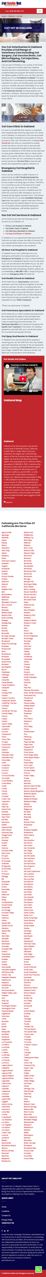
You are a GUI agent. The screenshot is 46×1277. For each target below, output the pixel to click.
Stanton (27, 985)
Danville (5, 812)
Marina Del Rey (8, 1150)
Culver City (6, 799)
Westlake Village (30, 1119)
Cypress (5, 804)
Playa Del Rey (29, 742)
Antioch (5, 571)
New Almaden (29, 610)
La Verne (5, 1063)
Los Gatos (6, 1130)
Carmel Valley (7, 713)
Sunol (26, 1008)
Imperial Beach (8, 1011)
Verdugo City (29, 1088)
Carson (4, 716)
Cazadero (5, 729)
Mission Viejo (29, 553)
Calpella (5, 677)
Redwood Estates (31, 799)
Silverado (27, 951)
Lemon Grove (7, 1104)
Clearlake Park (7, 757)
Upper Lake (28, 1068)
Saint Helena (29, 835)
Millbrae (27, 543)
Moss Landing (29, 589)
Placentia (27, 739)
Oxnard (27, 672)
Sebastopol (28, 941)
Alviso (4, 558)
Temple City (28, 1026)
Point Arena (28, 752)
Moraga (27, 579)
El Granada (6, 861)
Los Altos (5, 1122)
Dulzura (5, 848)
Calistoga (5, 674)
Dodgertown (7, 835)
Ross (26, 827)
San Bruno (28, 843)
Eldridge (5, 876)
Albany (4, 543)
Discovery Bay (7, 832)
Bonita (4, 628)
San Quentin (29, 897)
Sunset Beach (29, 1011)
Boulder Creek (7, 638)
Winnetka (28, 1140)
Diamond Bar (7, 827)
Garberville (6, 923)
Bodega (5, 620)
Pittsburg (27, 737)
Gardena (5, 928)
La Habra (5, 1044)
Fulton (4, 920)
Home (4, 1207)
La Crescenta (7, 1042)
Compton (5, 768)
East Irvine (6, 853)
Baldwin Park (7, 589)
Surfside (27, 1013)
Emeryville (6, 881)
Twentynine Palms (31, 1057)
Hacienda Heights (9, 969)
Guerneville (6, 967)
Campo (4, 690)
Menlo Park (28, 532)
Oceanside (28, 659)
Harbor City (6, 975)
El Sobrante (6, 869)
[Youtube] (5, 1231)
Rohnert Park (29, 822)
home (4, 16)
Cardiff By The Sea (9, 703)
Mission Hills (29, 550)
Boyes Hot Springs (9, 643)
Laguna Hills (7, 1073)
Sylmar (26, 1016)
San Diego (28, 850)
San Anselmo (29, 840)
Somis (26, 962)
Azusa (4, 587)
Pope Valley (28, 762)
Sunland (27, 1003)
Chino (4, 737)
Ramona (27, 781)
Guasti (4, 962)
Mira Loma (28, 548)
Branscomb (6, 649)
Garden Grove (7, 925)
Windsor (27, 1138)
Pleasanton (28, 750)
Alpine (4, 553)
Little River (6, 1107)
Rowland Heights (30, 830)
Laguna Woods (8, 1078)
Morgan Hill (28, 581)
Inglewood (6, 1013)
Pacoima (27, 682)
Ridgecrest (28, 809)
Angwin (5, 566)
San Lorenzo (29, 876)
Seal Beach (28, 936)
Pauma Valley (29, 703)
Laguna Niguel (7, 1075)
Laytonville (6, 1099)
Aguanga (5, 535)
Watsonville (28, 1109)
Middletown (28, 535)
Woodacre (28, 1145)
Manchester (6, 1143)
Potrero (27, 773)
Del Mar (5, 819)
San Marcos (28, 881)
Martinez (5, 1156)
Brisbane (5, 656)
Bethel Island (7, 612)
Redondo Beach (30, 793)
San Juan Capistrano (32, 871)
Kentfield (5, 1034)
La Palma (5, 1057)
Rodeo (26, 819)
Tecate (26, 1024)
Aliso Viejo (6, 550)
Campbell (5, 687)
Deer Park (6, 817)
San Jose (27, 869)
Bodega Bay (6, 623)
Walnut (27, 1101)
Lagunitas (6, 1081)
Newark (27, 612)
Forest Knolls (7, 905)
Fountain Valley (8, 912)
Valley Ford (28, 1078)
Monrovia (28, 555)
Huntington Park (8, 1008)
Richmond (28, 806)
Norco (26, 630)
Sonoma (27, 964)
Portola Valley (29, 770)
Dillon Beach (7, 830)
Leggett (5, 1101)
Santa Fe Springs (30, 918)
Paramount (28, 698)
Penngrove (28, 708)
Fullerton (5, 918)
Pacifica (27, 680)
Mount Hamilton (30, 592)
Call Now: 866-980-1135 (14, 11)
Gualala (5, 959)
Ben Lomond (7, 605)
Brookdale (6, 659)
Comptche (6, 765)
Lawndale (5, 1096)
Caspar (4, 718)
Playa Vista (28, 744)
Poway (26, 778)
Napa (26, 602)
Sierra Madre (29, 946)
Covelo (4, 788)
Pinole (26, 729)
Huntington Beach (9, 1006)
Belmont (5, 599)
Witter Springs (30, 1143)
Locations (5, 1211)
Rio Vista (27, 814)
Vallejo (26, 1073)
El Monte (5, 863)
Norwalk (27, 641)
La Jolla (4, 1050)
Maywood (5, 1158)
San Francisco (29, 858)
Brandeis (5, 646)
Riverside (27, 817)
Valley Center (29, 1075)
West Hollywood (30, 1117)
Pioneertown (29, 731)
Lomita (4, 1114)
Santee (26, 928)
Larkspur (5, 1094)
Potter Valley (29, 775)
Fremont (5, 915)
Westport (27, 1125)
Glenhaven (6, 944)
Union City (28, 1063)
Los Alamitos (7, 1119)
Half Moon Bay (8, 972)
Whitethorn (28, 1127)
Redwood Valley (30, 801)
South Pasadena (30, 972)
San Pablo (28, 892)
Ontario (27, 664)
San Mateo (28, 889)
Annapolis (6, 568)
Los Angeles (6, 1125)
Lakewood (6, 1091)
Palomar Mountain (31, 690)
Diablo (4, 825)
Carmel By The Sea (9, 711)
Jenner (4, 1026)
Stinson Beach (29, 993)
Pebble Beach (29, 706)
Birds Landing (7, 618)
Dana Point (6, 809)
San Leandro (29, 874)
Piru (25, 734)
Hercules (5, 988)
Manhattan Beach (9, 1145)
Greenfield (6, 956)
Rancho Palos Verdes (32, 786)
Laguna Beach (7, 1070)
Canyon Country (8, 698)
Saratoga (27, 931)
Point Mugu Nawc (31, 755)
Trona (26, 1050)
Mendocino (6, 1161)
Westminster (29, 1122)
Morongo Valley (30, 584)
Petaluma (27, 713)
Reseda (27, 804)
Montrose (28, 574)
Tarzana (27, 1021)
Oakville (27, 654)
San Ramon (28, 902)
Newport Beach (30, 620)
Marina (4, 1148)
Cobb (4, 762)
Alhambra (5, 548)
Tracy (26, 1047)
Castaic (4, 721)
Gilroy (4, 933)
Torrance (27, 1042)
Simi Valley (28, 954)
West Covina (29, 1112)
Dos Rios (5, 837)
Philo (26, 716)
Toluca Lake (29, 1034)
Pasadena (28, 700)
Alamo (4, 540)
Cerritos (5, 731)
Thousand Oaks (30, 1031)
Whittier (27, 1130)
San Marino (28, 884)
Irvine (4, 1019)
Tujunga (27, 1052)
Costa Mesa (6, 783)
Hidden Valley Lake (9, 993)
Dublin (4, 845)
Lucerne (5, 1135)
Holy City (5, 1000)
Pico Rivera (28, 718)
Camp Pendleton (8, 685)
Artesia (4, 579)
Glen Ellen (6, 936)
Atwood (5, 584)
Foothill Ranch (7, 902)
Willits (26, 1132)
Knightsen (6, 1039)
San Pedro (28, 894)
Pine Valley (28, 726)
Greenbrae (6, 954)
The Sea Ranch (30, 1029)
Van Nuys (28, 1083)
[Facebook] (2, 1231)
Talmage (27, 1019)
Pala (25, 685)
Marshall (5, 1153)
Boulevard (6, 641)
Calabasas (6, 672)
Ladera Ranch (7, 1065)
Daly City (5, 806)
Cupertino (6, 801)
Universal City (29, 1065)
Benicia (4, 607)
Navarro (27, 607)
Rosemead (28, 825)
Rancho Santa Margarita (33, 791)
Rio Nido (27, 812)
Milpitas (27, 545)
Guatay (4, 964)
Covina (4, 791)
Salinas (27, 837)
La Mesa (5, 1052)
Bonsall (5, 630)
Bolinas (5, 625)
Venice (26, 1086)
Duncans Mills (7, 850)
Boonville (5, 633)
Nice (25, 628)
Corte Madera (7, 781)
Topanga (27, 1039)
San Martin (28, 887)
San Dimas (28, 853)
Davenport (6, 814)
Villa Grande (28, 1091)
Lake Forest (6, 1083)
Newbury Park (29, 615)
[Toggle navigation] (40, 11)
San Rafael (28, 900)
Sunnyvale (28, 1006)
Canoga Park (7, 693)
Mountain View (30, 599)
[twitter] (8, 1231)
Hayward (5, 982)
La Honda (5, 1047)
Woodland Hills (30, 1148)
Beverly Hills (6, 615)
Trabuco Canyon (30, 1044)
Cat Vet (19, 16)
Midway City (28, 537)
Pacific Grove (29, 674)
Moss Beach (29, 587)
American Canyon (9, 561)
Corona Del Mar (8, 775)
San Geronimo (29, 863)
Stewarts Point (30, 990)
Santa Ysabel (29, 925)
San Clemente (29, 848)
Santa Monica (29, 920)
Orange (27, 667)
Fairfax (4, 892)
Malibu (4, 1140)
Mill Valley (28, 540)
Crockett (5, 796)
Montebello (28, 566)
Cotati (4, 786)
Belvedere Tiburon (9, 602)
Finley (4, 900)
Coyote (4, 793)
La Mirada (6, 1055)
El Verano (5, 874)
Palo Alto (27, 687)
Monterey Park (30, 571)
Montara (27, 558)
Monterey (28, 568)
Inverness (6, 1016)
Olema (26, 662)
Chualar (5, 742)
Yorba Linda (28, 1150)
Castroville (6, 726)
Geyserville (6, 931)
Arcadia (4, 574)
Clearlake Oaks (8, 755)
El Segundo (6, 866)
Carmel (4, 708)
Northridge (28, 638)
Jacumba (5, 1021)
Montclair (28, 561)
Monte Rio (28, 563)
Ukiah (26, 1060)
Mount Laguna (30, 597)
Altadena (5, 555)
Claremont (6, 747)
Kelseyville (6, 1031)
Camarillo (5, 680)
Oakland (11, 16)
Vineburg (27, 1096)
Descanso (5, 822)
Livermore (6, 1109)
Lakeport (5, 1086)
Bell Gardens (7, 594)
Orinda (26, 669)
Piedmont (28, 721)
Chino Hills (6, 739)
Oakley (26, 651)
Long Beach (6, 1117)
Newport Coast (30, 623)
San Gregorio (29, 866)
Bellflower (6, 597)
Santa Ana (28, 907)
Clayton (5, 750)
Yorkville (27, 1153)
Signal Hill (28, 949)
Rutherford (28, 832)
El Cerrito (5, 858)
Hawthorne (6, 980)
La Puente (6, 1060)
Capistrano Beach (9, 700)
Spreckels (28, 977)
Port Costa (28, 765)
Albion (4, 545)
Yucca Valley (28, 1158)
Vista (26, 1099)
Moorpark (28, 576)
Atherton (5, 581)
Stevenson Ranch (31, 988)
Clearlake (5, 752)
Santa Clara (28, 910)
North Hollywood (31, 636)
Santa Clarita (29, 912)
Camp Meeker (7, 682)
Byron (4, 669)
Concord (5, 770)
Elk (3, 879)
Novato (27, 643)
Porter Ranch (29, 768)
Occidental (28, 656)
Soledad (27, 959)
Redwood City (29, 796)
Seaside (27, 938)
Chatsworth (6, 734)
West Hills (28, 1114)
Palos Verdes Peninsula (33, 693)
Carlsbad (5, 706)
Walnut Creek (29, 1104)
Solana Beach (29, 956)
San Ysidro (28, 905)
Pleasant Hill (29, 747)
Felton (4, 897)
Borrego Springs (8, 636)
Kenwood (5, 1037)
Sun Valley (28, 1000)
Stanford (27, 982)
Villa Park (27, 1094)
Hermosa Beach (8, 990)
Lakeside (5, 1088)
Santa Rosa (28, 923)
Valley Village (29, 1081)
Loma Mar (6, 1112)
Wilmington (28, 1135)
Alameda (5, 537)
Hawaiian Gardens (9, 977)
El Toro (4, 871)
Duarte (4, 843)
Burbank (5, 664)
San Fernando (29, 856)
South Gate (28, 969)
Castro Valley (7, 724)
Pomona (27, 760)
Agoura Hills (6, 532)
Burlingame (6, 667)
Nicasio (27, 625)
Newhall (27, 618)
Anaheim (5, 563)
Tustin (26, 1055)
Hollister (5, 995)
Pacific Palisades (30, 677)
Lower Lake (6, 1132)
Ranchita (27, 783)
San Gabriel (28, 861)
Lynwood (5, 1138)
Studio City (28, 998)
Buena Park (6, 662)
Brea (3, 651)
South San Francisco (32, 975)
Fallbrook (5, 894)
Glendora (5, 941)
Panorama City (30, 695)
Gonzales (5, 946)
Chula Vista (6, 744)
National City (29, 605)
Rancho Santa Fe (30, 788)
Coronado (6, 778)
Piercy (26, 724)
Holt (3, 998)
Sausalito (27, 933)
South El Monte (30, 967)
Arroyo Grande (7, 576)
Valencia (27, 1070)
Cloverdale (6, 760)
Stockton (27, 995)
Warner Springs (30, 1107)
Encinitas (5, 884)
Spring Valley (29, 980)
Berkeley (5, 610)
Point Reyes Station (31, 757)
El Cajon (5, 856)
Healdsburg (6, 985)
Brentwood (6, 654)
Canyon (5, 695)
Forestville (6, 907)
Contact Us (6, 1215)
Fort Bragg (6, 910)
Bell (3, 592)
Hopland (5, 1003)
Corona (5, 773)
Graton (4, 951)
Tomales (27, 1037)
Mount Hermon (30, 594)
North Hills (28, 633)
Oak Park (27, 646)
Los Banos (6, 1127)
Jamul (4, 1024)
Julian (4, 1029)
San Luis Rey (29, 879)
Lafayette (5, 1068)
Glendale (5, 938)
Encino (4, 887)
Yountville (28, 1156)
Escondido (6, 889)
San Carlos (28, 845)
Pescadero (28, 711)
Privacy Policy (7, 1220)
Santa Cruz (28, 915)
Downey (5, 840)
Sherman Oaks (30, 944)
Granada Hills (7, 949)
